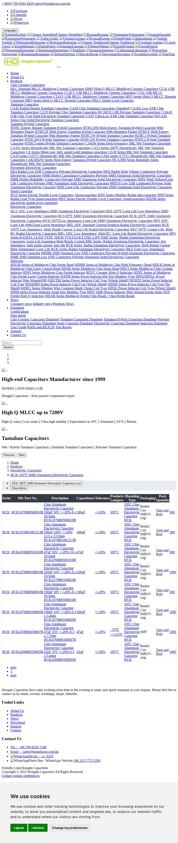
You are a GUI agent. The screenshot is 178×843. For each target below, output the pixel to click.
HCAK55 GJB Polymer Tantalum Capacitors (129, 112)
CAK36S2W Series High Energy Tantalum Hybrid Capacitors (68, 160)
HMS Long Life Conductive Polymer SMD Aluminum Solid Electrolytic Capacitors (114, 187)
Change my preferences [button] (69, 828)
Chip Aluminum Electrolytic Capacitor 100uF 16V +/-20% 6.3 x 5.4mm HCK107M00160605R (60, 612)
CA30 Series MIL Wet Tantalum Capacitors (138, 152)
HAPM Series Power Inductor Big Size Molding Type (97, 276)
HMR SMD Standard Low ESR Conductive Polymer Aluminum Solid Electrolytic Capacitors (74, 257)
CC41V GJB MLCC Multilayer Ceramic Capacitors (100, 92)
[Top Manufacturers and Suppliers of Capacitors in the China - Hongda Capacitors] (29, 66)
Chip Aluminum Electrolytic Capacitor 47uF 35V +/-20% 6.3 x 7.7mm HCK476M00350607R (60, 631)
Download (17, 722)
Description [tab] (19, 488)
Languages (10, 30)
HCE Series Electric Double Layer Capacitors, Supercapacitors (53, 195)
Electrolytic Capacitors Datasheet (116, 323)
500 (172, 512)
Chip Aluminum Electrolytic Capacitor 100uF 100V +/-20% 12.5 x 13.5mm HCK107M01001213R (60, 532)
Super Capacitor (21, 191)
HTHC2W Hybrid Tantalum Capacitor (107, 139)
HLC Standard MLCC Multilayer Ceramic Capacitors (47, 89)
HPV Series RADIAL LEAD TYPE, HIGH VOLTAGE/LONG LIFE (93, 235)
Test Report (63, 327)
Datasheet (17, 307)
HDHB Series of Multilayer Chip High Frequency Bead (113, 265)
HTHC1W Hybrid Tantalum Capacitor (107, 135)
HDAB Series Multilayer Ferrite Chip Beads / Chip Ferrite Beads (90, 296)
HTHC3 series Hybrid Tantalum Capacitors (54, 143)
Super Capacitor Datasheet (75, 323)
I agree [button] (19, 828)
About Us (17, 77)
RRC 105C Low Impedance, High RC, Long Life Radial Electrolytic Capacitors (113, 233)
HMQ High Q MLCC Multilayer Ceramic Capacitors (121, 89)
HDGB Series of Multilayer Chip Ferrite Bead (42, 265)
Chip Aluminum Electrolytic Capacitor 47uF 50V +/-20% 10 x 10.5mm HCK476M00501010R (60, 552)
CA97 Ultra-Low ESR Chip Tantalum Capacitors (120, 116)
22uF (80, 652)
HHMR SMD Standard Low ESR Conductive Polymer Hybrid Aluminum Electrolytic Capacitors (108, 253)
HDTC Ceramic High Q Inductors (109, 272)
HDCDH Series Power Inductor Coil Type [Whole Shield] (88, 280)
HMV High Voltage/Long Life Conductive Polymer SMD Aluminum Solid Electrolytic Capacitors (91, 181)
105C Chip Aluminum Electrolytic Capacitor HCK (132, 512)
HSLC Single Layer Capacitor (113, 100)
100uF (80, 512)
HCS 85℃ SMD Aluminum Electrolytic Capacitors (93, 216)
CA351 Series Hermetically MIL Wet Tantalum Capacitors (50, 148)
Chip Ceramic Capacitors (27, 85)
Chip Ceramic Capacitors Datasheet (34, 319)
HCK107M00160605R (27, 612)
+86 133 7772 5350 (86, 760)
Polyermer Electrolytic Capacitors (33, 167)
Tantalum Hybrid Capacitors (29, 124)
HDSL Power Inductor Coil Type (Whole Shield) (142, 288)
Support (15, 331)
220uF (80, 572)
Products (16, 81)
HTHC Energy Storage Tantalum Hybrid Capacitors (46, 128)
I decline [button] (38, 828)
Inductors (16, 261)
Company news (21, 304)
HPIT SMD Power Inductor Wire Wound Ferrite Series (125, 292)
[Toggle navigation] (58, 67)
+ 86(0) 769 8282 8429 (18, 3)
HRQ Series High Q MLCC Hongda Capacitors (58, 100)
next (13, 675)
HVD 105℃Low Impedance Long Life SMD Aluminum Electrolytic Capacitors (97, 221)
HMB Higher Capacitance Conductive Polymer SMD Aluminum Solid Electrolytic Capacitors (106, 175)
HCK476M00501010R (27, 552)
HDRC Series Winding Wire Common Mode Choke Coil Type (64, 288)
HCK (6, 512)
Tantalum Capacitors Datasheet (81, 319)
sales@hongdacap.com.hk (52, 3)
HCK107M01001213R (27, 532)
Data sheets (18, 315)
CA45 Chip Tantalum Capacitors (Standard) (100, 108)
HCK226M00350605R (27, 652)
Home (14, 73)
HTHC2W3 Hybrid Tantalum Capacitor (52, 139)
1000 (173, 572)
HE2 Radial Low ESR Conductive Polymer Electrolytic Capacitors (56, 171)
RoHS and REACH (41, 327)
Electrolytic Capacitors (25, 206)
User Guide (18, 327)
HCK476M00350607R (27, 632)
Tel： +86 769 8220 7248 (28, 747)
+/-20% (100, 512)
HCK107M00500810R (27, 512)
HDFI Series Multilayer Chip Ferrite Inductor (54, 272)
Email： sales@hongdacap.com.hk (34, 751)
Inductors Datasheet (153, 323)
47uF (80, 552)
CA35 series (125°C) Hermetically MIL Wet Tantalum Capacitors (55, 156)
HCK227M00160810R (27, 572)
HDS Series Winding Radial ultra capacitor (127, 195)
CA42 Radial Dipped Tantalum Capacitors (39, 108)
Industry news (42, 304)
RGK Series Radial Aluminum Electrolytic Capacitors (88, 249)
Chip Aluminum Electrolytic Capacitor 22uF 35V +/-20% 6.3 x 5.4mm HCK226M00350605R (60, 651)
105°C (114, 512)
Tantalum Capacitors (24, 104)
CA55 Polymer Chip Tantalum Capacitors (68, 112)
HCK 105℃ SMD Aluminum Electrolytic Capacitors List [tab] (46, 483)
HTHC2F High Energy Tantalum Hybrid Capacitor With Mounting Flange (86, 131)
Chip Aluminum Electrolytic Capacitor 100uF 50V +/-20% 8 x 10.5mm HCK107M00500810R (60, 512)
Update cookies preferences (21, 776)
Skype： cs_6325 (41, 756)
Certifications (19, 311)
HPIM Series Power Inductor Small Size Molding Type (48, 292)
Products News (63, 304)
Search (7, 347)
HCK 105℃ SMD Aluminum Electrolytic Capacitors (46, 475)
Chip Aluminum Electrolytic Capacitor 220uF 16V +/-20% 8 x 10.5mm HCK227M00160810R (60, 572)
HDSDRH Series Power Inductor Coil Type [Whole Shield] (66, 284)
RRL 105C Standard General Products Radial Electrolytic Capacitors (114, 225)
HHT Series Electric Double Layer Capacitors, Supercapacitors (101, 199)
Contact (15, 730)
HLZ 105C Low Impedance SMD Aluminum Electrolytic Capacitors (57, 211)
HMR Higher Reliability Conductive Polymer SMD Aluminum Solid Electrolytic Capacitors (73, 179)
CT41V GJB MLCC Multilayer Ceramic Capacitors (89, 96)
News (14, 300)
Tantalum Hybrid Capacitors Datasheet (130, 319)
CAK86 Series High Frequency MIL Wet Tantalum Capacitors (128, 143)
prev (13, 667)
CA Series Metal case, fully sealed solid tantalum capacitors (66, 152)
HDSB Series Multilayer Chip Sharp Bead (90, 268)
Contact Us (18, 335)
